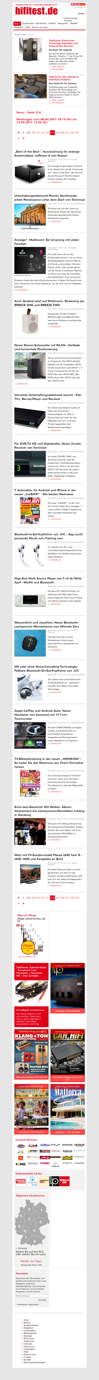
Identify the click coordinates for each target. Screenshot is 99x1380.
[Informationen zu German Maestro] (45, 1152)
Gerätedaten (30, 1330)
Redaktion (28, 1327)
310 (33, 132)
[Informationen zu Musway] (55, 1158)
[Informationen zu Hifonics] (79, 1152)
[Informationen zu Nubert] (67, 1158)
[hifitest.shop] (65, 1188)
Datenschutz (30, 1354)
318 (72, 132)
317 (67, 132)
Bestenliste (41, 23)
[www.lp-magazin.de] (54, 1188)
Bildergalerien (30, 1333)
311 (38, 132)
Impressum (29, 1346)
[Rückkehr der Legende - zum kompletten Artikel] (31, 55)
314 (52, 132)
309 (28, 132)
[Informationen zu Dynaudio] (67, 1146)
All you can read (39, 27)
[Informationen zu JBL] (21, 1158)
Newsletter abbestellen (28, 1304)
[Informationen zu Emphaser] (79, 1146)
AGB (26, 1351)
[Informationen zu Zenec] (79, 1164)
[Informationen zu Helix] (67, 1152)
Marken (52, 23)
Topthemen (29, 1341)
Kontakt (27, 1359)
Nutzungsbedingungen (34, 1362)
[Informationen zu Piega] (79, 1158)
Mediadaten (29, 1349)
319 (77, 132)
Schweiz (22, 1248)
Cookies (27, 1357)
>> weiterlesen (54, 182)
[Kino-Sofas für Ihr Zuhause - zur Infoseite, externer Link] (31, 90)
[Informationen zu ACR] (21, 1146)
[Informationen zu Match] (33, 1158)
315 (57, 132)
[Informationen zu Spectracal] (33, 1164)
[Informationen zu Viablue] (55, 1164)
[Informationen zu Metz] (45, 1158)
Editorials (28, 1343)
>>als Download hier (27, 956)
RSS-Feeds (29, 1338)
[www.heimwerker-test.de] (44, 1188)
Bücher (27, 1322)
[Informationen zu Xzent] (67, 1164)
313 (48, 132)
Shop (27, 27)
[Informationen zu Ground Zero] (55, 1152)
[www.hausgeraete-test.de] (32, 1188)
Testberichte (28, 23)
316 (62, 132)
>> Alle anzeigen (56, 69)
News (17, 23)
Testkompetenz (31, 1325)
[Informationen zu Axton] (45, 1146)
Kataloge (28, 1335)
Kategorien (63, 23)
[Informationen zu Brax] (55, 1146)
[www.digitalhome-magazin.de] (21, 1188)
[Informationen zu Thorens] (45, 1164)
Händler (74, 23)
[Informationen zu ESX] (21, 1152)
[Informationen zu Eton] (33, 1152)
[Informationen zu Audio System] (33, 1146)
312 (43, 132)
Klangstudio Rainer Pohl (31, 1265)
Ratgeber (18, 27)
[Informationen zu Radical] (21, 1164)
